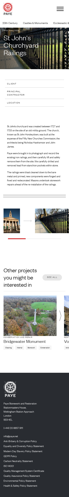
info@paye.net (11, 436)
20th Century (10, 23)
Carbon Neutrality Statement (18, 461)
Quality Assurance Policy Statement (22, 475)
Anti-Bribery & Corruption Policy (20, 441)
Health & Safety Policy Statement (20, 485)
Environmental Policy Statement (20, 480)
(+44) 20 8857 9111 (13, 427)
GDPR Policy (10, 456)
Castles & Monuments (35, 23)
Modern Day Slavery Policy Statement (23, 451)
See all (52, 277)
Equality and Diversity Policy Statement (24, 446)
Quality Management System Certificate (24, 470)
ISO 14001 (9, 465)
